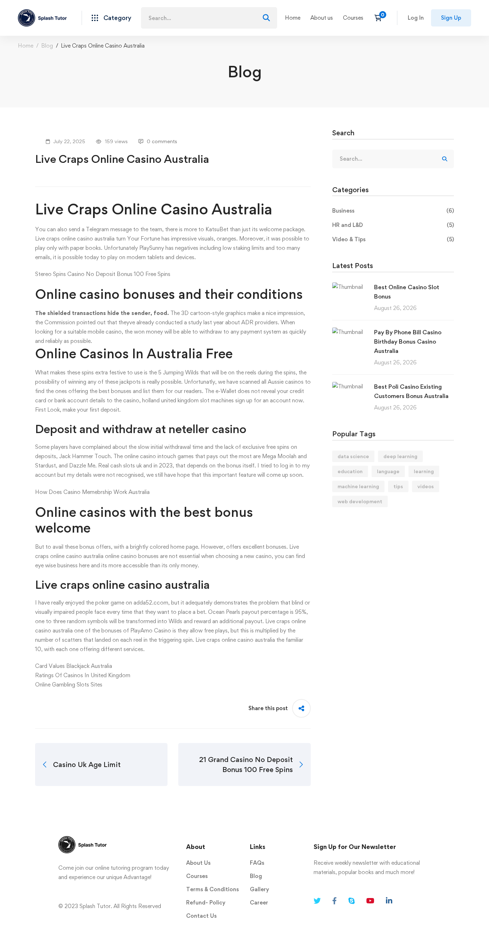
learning (424, 471)
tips (398, 486)
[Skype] (351, 901)
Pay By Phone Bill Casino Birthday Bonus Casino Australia (407, 341)
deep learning (400, 456)
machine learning (358, 486)
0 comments (162, 141)
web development (360, 501)
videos (425, 486)
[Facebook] (335, 901)
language (388, 471)
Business (393, 210)
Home (25, 45)
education (350, 471)
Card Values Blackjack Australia (73, 666)
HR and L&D (393, 225)
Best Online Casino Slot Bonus (406, 291)
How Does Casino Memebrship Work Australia (92, 492)
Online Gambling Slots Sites (68, 684)
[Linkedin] (389, 901)
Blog (47, 45)
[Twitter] (317, 901)
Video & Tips (393, 239)
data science (353, 456)
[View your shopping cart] (380, 18)
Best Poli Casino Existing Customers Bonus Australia (411, 391)
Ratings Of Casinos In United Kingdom (82, 675)
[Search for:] (209, 18)
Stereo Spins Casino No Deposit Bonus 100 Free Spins (102, 274)
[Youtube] (370, 901)
